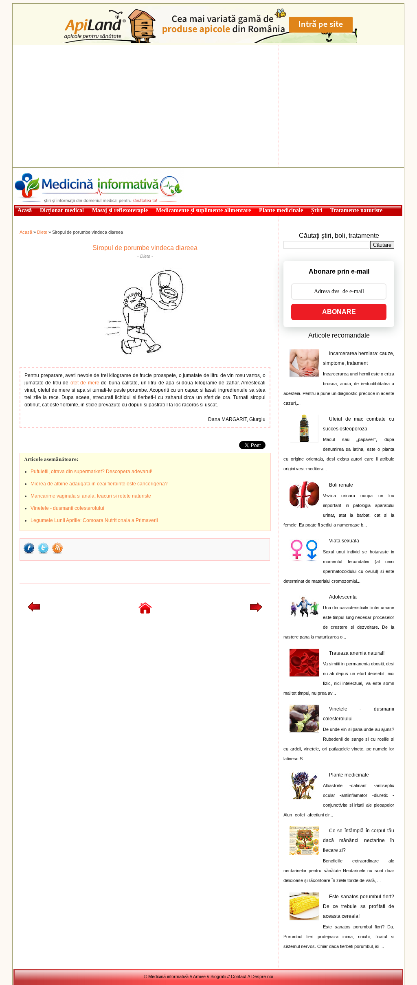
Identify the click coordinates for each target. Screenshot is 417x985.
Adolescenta (343, 597)
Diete (42, 232)
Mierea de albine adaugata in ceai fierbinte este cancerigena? (99, 484)
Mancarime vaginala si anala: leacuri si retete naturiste (91, 496)
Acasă (26, 232)
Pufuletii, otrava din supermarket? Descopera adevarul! (91, 471)
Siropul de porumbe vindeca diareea (145, 247)
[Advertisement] (208, 106)
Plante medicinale (349, 775)
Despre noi (262, 976)
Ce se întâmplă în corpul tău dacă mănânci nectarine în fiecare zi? (358, 840)
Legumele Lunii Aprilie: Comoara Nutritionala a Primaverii (94, 520)
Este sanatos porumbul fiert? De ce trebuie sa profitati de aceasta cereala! (358, 906)
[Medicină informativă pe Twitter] (43, 553)
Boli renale (341, 485)
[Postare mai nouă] (34, 610)
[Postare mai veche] (256, 610)
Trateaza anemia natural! (356, 653)
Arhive (199, 976)
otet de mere (84, 383)
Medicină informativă (35, 170)
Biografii (218, 976)
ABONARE (339, 311)
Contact (238, 976)
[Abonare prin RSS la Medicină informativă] (57, 553)
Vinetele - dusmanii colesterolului (67, 508)
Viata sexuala (344, 541)
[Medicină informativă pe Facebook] (28, 553)
